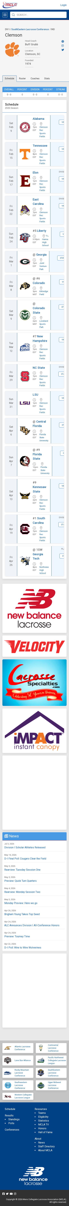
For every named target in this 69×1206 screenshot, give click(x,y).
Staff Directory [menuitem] (46, 1146)
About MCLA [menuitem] (45, 1150)
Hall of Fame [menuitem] (45, 1132)
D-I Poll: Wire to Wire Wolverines (22, 947)
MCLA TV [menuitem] (43, 1124)
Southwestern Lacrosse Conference (21, 1085)
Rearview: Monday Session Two (22, 892)
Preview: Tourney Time (17, 936)
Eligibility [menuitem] (43, 1116)
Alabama (38, 118)
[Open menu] (5, 14)
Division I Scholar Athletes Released (24, 847)
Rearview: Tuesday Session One (22, 869)
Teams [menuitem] (42, 1112)
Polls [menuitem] (11, 1123)
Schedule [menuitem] (10, 1109)
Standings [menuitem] (14, 1119)
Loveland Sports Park (43, 324)
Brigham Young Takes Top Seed (22, 914)
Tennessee (40, 145)
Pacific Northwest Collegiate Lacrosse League (57, 1060)
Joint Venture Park (43, 266)
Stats (47, 78)
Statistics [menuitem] (43, 1120)
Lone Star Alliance (23, 1060)
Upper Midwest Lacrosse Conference (54, 1085)
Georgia (41, 254)
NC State (39, 367)
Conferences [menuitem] (12, 1129)
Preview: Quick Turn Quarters (20, 880)
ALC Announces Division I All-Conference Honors (31, 925)
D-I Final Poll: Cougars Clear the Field (25, 858)
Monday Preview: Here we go (20, 903)
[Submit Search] (13, 15)
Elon (35, 172)
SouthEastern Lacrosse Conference (30, 29)
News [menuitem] (41, 1142)
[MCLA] (10, 5)
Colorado (39, 283)
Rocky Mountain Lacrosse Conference (22, 1073)
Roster (22, 78)
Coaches (35, 78)
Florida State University (43, 437)
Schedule (9, 78)
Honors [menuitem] (42, 1128)
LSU (35, 394)
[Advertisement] (34, 792)
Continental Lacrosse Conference (53, 1048)
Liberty (41, 230)
